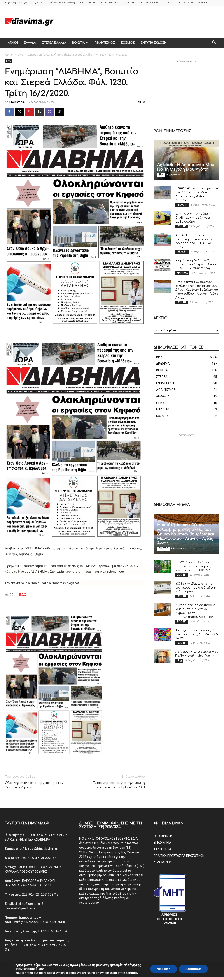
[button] (214, 43)
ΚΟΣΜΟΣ (128, 42)
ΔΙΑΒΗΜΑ (182, 273)
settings (131, 973)
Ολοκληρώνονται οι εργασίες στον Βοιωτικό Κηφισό (34, 785)
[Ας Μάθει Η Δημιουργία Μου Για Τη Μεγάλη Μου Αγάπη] (186, 160)
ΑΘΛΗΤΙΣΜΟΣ (104, 42)
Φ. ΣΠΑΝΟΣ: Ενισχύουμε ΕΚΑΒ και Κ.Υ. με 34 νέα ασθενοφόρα (193, 217)
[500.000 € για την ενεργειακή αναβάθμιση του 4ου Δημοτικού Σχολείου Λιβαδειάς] (162, 192)
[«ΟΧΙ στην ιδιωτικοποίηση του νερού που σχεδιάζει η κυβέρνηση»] (162, 587)
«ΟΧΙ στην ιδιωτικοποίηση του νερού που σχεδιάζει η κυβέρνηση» (195, 587)
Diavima (176, 548)
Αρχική (9, 54)
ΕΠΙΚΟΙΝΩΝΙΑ (109, 2)
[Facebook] (9, 112)
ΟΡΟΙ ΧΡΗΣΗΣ (87, 2)
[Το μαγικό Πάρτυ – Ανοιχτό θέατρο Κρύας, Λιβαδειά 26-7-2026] (162, 634)
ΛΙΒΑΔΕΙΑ (182, 205)
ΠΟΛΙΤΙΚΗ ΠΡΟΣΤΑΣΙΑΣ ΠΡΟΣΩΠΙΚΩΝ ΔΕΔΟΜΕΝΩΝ (174, 2)
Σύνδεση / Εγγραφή (62, 2)
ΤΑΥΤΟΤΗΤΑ (129, 2)
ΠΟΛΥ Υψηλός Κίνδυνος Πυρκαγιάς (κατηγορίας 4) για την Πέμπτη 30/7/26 (195, 566)
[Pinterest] (29, 112)
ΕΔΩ (22, 594)
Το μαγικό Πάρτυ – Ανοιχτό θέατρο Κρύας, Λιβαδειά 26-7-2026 (196, 634)
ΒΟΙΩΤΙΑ (78, 42)
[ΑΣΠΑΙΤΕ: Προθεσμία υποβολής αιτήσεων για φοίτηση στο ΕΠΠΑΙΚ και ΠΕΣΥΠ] (162, 239)
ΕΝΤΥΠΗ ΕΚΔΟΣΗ (153, 42)
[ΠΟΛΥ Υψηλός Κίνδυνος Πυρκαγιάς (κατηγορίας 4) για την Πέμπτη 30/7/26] (162, 566)
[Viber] (49, 112)
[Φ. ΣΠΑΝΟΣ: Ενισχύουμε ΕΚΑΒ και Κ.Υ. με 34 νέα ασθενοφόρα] (162, 218)
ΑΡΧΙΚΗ (13, 42)
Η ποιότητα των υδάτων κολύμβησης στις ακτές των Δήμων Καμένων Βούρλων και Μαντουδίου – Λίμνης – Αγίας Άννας (196, 289)
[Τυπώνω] (39, 112)
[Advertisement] (139, 21)
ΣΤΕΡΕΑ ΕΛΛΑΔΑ (54, 42)
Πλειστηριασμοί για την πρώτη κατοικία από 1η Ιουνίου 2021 (119, 785)
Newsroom (18, 102)
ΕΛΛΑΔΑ (30, 42)
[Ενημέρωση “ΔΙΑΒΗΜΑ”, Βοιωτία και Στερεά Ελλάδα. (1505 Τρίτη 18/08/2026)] (162, 264)
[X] (19, 112)
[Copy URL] (59, 112)
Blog (20, 54)
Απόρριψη (193, 969)
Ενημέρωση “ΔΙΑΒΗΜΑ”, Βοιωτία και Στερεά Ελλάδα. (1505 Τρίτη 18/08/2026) (196, 264)
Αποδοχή (164, 969)
